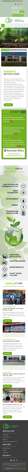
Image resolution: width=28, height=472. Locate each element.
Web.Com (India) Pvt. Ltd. (19, 468)
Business (5, 439)
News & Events (6, 448)
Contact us (5, 452)
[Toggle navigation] (3, 25)
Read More (8, 105)
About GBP (5, 434)
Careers (5, 450)
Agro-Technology (12, 192)
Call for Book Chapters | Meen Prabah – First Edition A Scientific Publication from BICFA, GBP (14, 119)
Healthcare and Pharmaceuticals (10, 185)
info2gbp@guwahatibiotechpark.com (12, 1)
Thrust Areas (6, 437)
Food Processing (17, 261)
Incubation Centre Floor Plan (10, 441)
